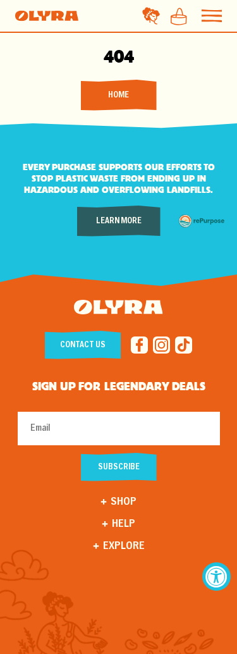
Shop (124, 502)
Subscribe (119, 467)
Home (118, 95)
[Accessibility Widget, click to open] (216, 576)
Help (123, 524)
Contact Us (83, 345)
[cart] (175, 16)
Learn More (119, 221)
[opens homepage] (118, 309)
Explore (124, 546)
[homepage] (46, 16)
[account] (151, 16)
